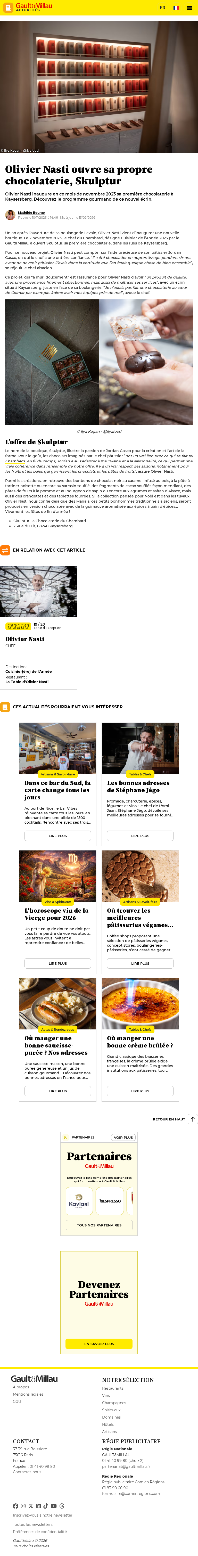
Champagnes (114, 1403)
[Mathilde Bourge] (10, 215)
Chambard (15, 461)
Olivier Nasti (62, 252)
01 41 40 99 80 (42, 1466)
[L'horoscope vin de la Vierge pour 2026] (58, 912)
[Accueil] (34, 5)
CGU (17, 1401)
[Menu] (189, 7)
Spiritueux (111, 1410)
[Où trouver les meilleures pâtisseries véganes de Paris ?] (140, 912)
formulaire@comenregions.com (131, 1493)
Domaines (111, 1417)
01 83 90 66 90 (115, 1488)
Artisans (109, 1431)
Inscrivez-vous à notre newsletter (42, 1515)
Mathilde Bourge (31, 213)
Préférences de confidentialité (40, 1531)
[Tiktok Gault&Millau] (45, 1506)
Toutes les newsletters (33, 1524)
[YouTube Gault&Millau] (54, 1506)
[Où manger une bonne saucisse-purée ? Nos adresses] (58, 1040)
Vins (106, 1395)
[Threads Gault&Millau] (61, 1506)
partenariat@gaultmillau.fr (126, 1466)
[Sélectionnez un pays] (176, 7)
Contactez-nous (27, 1472)
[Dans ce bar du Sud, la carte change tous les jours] (58, 785)
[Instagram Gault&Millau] (23, 1506)
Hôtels (108, 1424)
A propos (21, 1387)
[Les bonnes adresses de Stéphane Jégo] (140, 785)
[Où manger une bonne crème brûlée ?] (140, 1040)
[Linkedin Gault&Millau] (38, 1506)
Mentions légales (28, 1394)
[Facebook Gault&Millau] (15, 1506)
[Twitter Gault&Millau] (31, 1506)
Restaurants (112, 1388)
